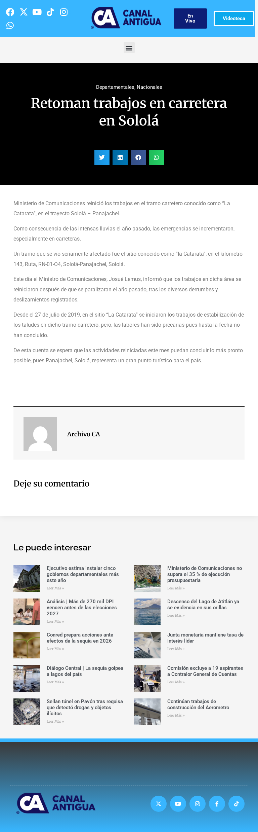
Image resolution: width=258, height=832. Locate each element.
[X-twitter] (23, 12)
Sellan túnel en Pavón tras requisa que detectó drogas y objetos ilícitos (85, 707)
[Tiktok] (50, 12)
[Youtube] (37, 12)
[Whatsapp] (10, 25)
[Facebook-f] (217, 804)
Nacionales (149, 87)
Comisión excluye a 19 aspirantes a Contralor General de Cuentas (205, 671)
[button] (129, 47)
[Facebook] (10, 12)
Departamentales (115, 87)
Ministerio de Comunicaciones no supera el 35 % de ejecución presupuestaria (204, 574)
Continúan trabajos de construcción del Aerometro (198, 704)
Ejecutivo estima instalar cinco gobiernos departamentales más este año (83, 574)
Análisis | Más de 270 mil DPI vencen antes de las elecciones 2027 (82, 608)
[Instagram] (64, 12)
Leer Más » (55, 588)
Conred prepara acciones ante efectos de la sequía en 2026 (80, 638)
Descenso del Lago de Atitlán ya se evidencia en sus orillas (203, 605)
